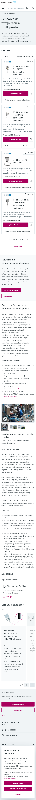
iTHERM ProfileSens (11, 397)
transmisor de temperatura (19, 389)
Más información (6, 716)
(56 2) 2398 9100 (11, 730)
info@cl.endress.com (11, 735)
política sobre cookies (10, 778)
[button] (15, 89)
